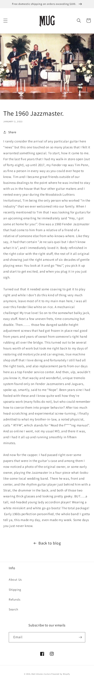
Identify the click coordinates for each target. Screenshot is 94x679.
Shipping (15, 590)
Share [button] (12, 132)
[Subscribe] (80, 637)
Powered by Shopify (60, 674)
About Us (15, 579)
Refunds (14, 599)
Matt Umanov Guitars (41, 674)
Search (13, 609)
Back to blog (49, 543)
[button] (5, 20)
